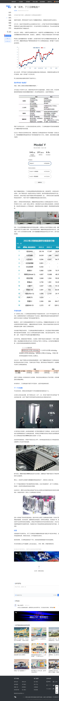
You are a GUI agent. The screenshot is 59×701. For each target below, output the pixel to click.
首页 (10, 12)
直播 (10, 20)
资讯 (10, 17)
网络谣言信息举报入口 (19, 693)
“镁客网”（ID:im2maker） (30, 544)
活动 (10, 28)
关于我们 (24, 684)
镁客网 (15, 10)
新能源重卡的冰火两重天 (19, 654)
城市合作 (16, 681)
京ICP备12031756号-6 (47, 699)
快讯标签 (36, 689)
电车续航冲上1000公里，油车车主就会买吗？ (38, 671)
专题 (10, 25)
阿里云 (27, 697)
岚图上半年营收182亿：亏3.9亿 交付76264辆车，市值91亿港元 (21, 639)
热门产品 (36, 684)
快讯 (10, 15)
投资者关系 (16, 689)
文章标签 (36, 687)
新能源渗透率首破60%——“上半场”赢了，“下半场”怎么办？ (38, 655)
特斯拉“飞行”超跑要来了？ (20, 670)
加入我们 (24, 689)
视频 (10, 23)
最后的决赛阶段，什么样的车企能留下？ (38, 639)
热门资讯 (36, 681)
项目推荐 (16, 684)
